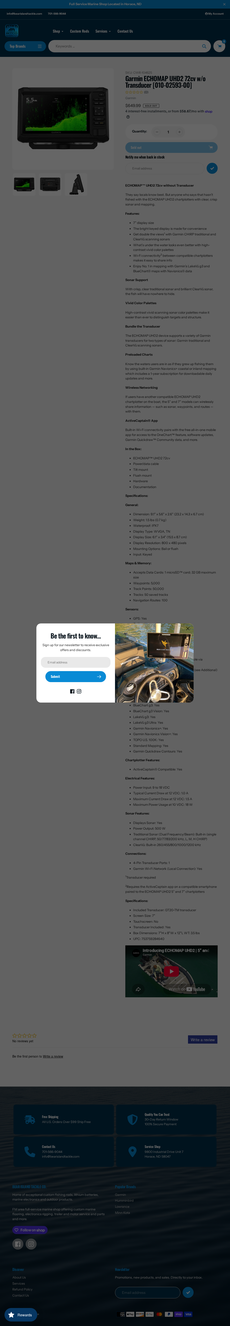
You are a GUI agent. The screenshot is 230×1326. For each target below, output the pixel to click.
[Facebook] (72, 691)
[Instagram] (79, 691)
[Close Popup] (188, 628)
